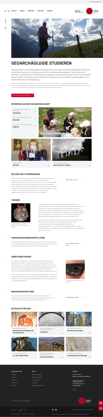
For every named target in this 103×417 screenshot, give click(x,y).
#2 (66, 414)
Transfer (49, 11)
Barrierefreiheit (31, 414)
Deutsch (20, 409)
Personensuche (36, 380)
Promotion (31, 11)
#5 (88, 414)
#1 (65, 414)
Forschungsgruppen (37, 377)
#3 (67, 414)
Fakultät (14, 11)
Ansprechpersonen (37, 374)
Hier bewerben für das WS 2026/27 (21, 95)
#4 (68, 414)
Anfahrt (74, 389)
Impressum (24, 414)
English (24, 409)
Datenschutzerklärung (15, 414)
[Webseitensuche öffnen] (9, 11)
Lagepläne (34, 382)
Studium (22, 11)
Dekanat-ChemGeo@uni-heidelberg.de (81, 376)
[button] (20, 371)
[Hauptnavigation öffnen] (6, 11)
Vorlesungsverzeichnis (38, 385)
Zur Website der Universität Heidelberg (20, 400)
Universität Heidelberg (94, 1)
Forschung (40, 11)
